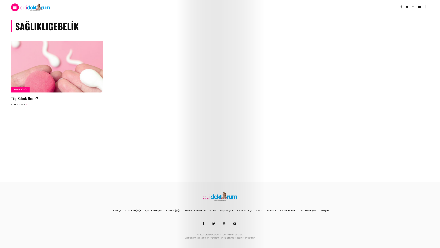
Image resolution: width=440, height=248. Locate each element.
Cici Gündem (287, 210)
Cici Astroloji (244, 210)
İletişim (325, 210)
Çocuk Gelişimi (153, 210)
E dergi (117, 210)
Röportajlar (226, 210)
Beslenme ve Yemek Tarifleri (200, 210)
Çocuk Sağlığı (133, 210)
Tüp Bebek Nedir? (24, 98)
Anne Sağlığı (20, 89)
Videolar (271, 210)
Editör (259, 210)
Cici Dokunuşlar (307, 210)
